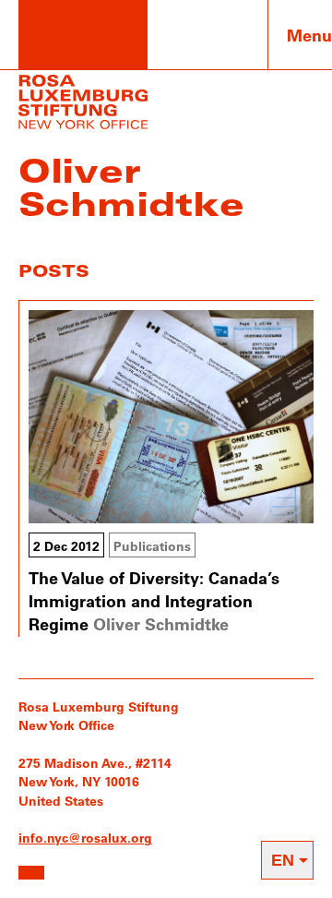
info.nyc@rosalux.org (85, 837)
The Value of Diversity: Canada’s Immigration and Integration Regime (154, 601)
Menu (309, 35)
